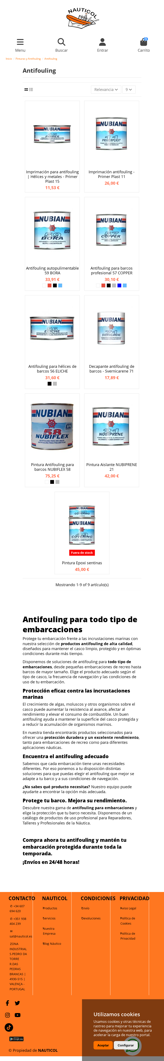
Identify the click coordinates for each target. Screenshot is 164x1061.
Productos (50, 908)
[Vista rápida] (75, 108)
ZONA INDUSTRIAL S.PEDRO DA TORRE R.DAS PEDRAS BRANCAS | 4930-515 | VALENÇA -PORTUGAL (18, 966)
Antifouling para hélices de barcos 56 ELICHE (52, 368)
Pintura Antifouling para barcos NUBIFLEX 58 (52, 467)
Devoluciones (91, 918)
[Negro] (55, 285)
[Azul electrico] (119, 285)
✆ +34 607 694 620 (17, 908)
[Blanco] (44, 285)
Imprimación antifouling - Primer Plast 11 (112, 174)
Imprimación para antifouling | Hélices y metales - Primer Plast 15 (52, 177)
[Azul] (60, 285)
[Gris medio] (114, 285)
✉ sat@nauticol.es (21, 933)
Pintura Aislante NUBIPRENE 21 (111, 467)
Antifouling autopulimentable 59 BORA (52, 270)
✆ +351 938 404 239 (18, 921)
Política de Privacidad (127, 935)
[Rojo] (49, 285)
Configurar (126, 1045)
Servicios (49, 918)
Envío (85, 908)
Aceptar (103, 1045)
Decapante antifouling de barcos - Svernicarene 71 (111, 368)
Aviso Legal (128, 908)
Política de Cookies (127, 920)
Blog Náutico (52, 944)
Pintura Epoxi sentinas (82, 563)
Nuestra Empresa (49, 931)
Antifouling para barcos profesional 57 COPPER (112, 270)
